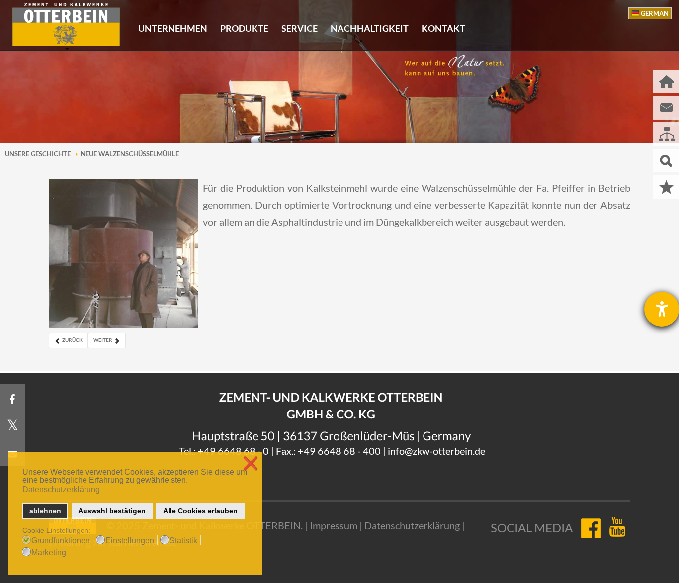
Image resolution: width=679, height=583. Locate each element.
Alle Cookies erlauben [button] (200, 511)
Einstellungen (129, 541)
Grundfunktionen (60, 541)
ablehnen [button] (45, 511)
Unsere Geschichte (38, 154)
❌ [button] (250, 463)
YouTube (619, 528)
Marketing (48, 553)
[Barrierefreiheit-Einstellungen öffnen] (661, 309)
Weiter (103, 340)
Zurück (72, 340)
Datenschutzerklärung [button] (61, 489)
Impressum (333, 525)
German (655, 13)
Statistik (183, 541)
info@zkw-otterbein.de (436, 451)
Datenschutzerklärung (412, 525)
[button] (190, 481)
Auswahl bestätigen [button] (112, 511)
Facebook (590, 528)
